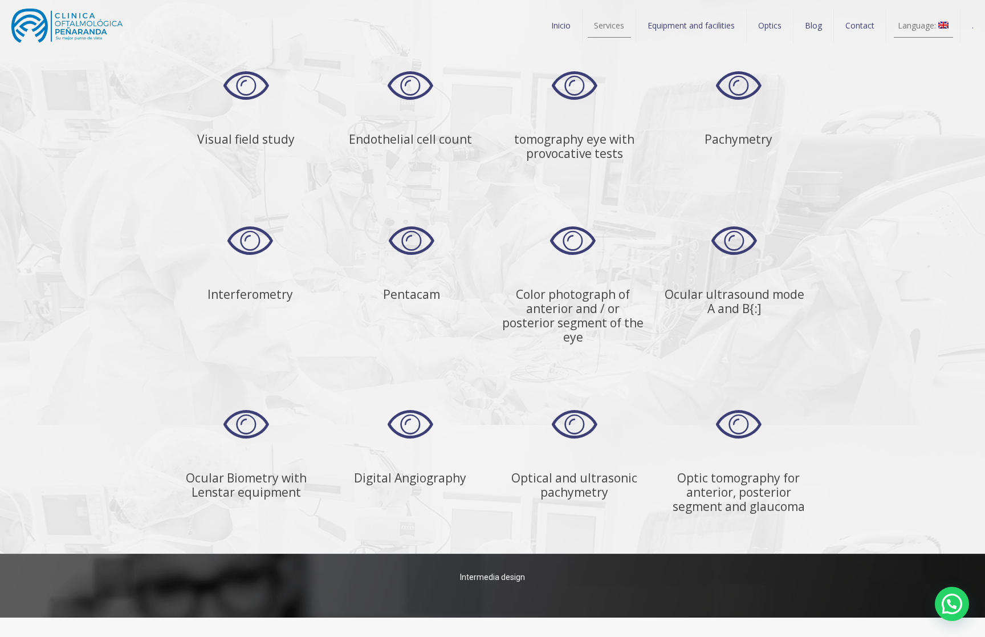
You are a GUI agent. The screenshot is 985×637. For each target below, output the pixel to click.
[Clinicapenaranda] (67, 25)
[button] (952, 604)
